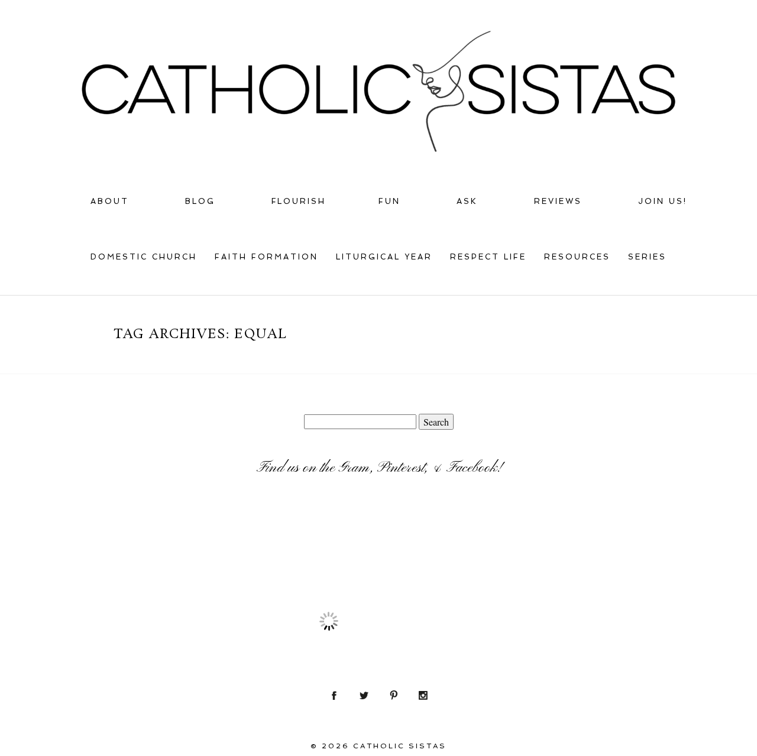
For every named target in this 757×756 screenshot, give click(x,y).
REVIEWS (558, 201)
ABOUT (109, 201)
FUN (389, 201)
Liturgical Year (384, 256)
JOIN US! (662, 201)
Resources (577, 256)
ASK (467, 201)
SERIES (647, 256)
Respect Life (488, 256)
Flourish (298, 201)
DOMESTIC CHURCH (143, 256)
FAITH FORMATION (266, 256)
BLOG (200, 201)
